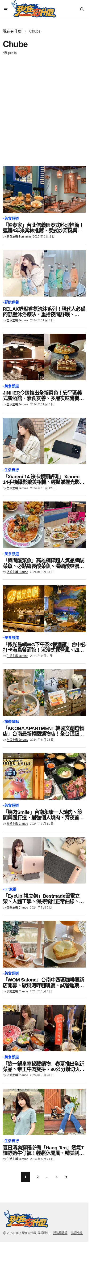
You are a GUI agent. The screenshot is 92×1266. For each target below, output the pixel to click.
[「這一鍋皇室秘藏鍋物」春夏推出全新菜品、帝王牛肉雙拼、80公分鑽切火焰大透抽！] (44, 1028)
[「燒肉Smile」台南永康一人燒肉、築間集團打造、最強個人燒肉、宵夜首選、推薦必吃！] (44, 776)
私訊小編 (77, 1233)
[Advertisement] (46, 110)
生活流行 (11, 470)
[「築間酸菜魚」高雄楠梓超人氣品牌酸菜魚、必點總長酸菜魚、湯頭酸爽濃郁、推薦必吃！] (44, 524)
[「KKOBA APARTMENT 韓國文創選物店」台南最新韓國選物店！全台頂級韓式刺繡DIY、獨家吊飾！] (44, 692)
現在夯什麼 (12, 31)
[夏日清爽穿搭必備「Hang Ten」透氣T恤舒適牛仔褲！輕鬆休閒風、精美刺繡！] (44, 1112)
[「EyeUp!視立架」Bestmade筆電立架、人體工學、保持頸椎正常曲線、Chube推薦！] (44, 860)
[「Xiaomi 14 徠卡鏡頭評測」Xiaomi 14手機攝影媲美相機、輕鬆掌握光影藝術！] (44, 441)
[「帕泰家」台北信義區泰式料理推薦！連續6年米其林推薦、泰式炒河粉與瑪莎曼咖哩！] (44, 189)
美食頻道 (11, 218)
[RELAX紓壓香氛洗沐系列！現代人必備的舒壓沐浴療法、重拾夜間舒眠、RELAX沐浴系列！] (44, 273)
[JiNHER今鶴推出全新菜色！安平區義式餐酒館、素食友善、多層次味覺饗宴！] (44, 357)
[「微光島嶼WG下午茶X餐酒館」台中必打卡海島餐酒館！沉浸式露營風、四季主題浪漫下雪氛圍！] (44, 608)
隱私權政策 (60, 1233)
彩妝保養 (11, 302)
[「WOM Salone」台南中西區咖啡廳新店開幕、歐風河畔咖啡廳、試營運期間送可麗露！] (44, 944)
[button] (5, 9)
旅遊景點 (11, 721)
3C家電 (10, 889)
